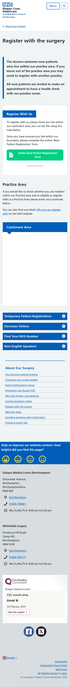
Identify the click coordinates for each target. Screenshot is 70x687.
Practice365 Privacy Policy (54, 665)
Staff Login (61, 669)
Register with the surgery (18, 406)
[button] (35, 154)
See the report (16, 612)
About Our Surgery (15, 26)
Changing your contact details (21, 379)
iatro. (64, 673)
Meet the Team (13, 412)
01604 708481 (17, 504)
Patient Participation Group (20, 385)
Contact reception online (18, 401)
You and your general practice (21, 374)
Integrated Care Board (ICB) (20, 390)
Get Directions (17, 497)
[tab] (35, 316)
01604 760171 (17, 557)
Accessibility (61, 661)
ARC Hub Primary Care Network (22, 395)
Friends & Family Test (16, 422)
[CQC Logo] (16, 584)
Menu (53, 6)
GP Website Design (48, 673)
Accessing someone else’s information (25, 417)
